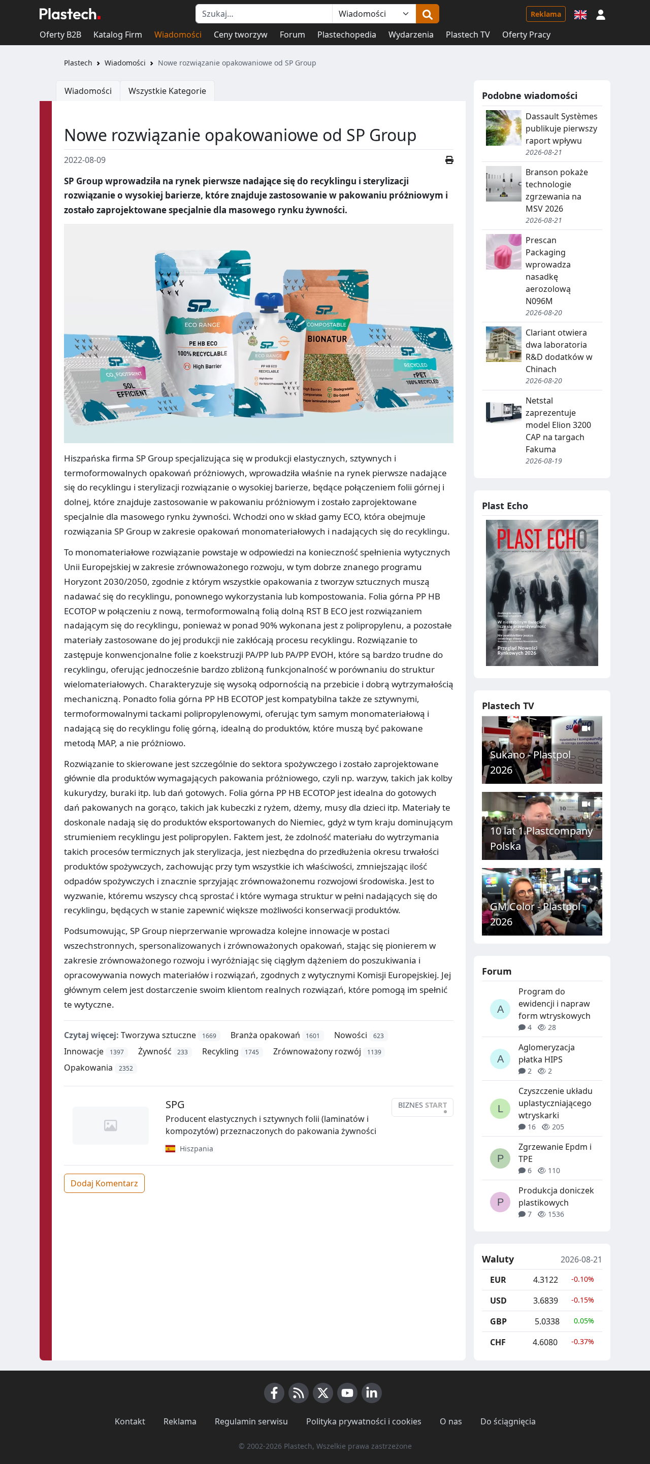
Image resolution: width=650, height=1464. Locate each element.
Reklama (546, 14)
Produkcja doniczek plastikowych (556, 1196)
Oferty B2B (60, 34)
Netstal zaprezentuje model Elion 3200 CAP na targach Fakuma (558, 425)
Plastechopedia (346, 34)
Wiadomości (178, 34)
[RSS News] (298, 1393)
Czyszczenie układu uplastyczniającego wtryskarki (555, 1103)
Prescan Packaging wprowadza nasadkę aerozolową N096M (548, 271)
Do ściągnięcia (508, 1421)
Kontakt (130, 1421)
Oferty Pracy (526, 34)
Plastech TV (468, 34)
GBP (498, 1321)
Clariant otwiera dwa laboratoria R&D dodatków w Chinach (559, 351)
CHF (498, 1342)
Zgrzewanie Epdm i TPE (555, 1152)
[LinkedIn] (372, 1393)
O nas (451, 1421)
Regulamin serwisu (251, 1421)
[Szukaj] (427, 13)
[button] (600, 13)
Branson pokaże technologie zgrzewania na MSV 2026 (557, 190)
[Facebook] (274, 1393)
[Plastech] (70, 13)
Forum (292, 34)
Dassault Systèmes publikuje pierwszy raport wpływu (562, 128)
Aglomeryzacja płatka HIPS (546, 1053)
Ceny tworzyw (241, 34)
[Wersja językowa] (580, 13)
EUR (498, 1279)
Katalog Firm (117, 34)
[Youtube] (347, 1393)
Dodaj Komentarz (104, 1183)
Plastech (78, 63)
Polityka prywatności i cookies (363, 1421)
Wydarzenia (411, 34)
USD (498, 1300)
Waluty (498, 1259)
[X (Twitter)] (323, 1393)
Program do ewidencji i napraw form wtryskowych (554, 1003)
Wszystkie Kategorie (167, 90)
